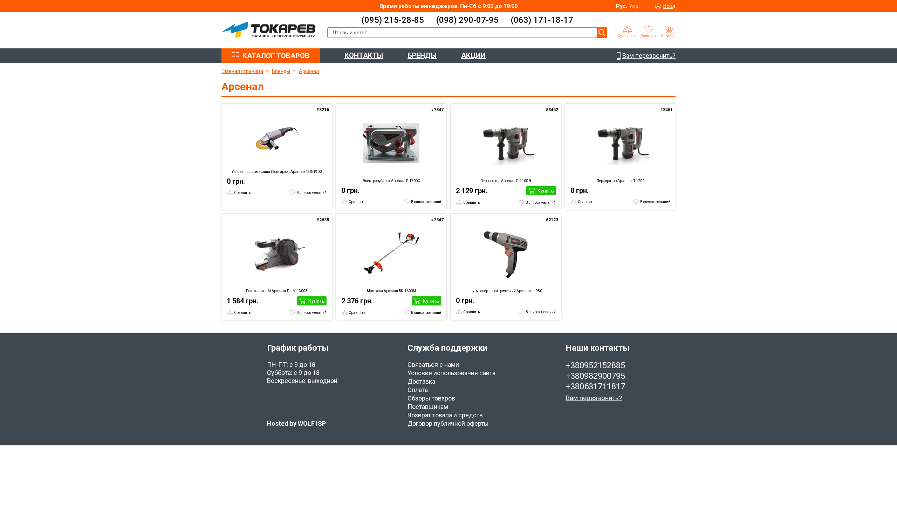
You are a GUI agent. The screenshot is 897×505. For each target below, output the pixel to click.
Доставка (421, 381)
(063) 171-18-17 (542, 20)
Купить (545, 191)
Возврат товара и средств (445, 415)
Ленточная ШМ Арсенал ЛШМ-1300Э (277, 291)
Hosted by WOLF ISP (296, 423)
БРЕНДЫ (422, 55)
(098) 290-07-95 (467, 20)
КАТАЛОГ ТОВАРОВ (275, 56)
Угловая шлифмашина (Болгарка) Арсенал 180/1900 (277, 172)
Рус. (621, 6)
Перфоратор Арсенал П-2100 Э (505, 181)
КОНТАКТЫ (363, 55)
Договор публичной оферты (448, 423)
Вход (669, 6)
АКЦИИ (473, 55)
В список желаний (311, 193)
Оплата (418, 389)
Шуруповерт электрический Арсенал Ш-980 (506, 291)
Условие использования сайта (451, 373)
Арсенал (309, 71)
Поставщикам (428, 406)
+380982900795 (595, 376)
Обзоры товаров (431, 398)
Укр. (634, 6)
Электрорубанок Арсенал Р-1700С (391, 181)
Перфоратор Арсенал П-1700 (620, 181)
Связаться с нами (433, 364)
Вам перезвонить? (594, 398)
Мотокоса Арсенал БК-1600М (391, 291)
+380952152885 (595, 365)
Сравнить (242, 193)
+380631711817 (595, 386)
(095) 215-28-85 (392, 20)
